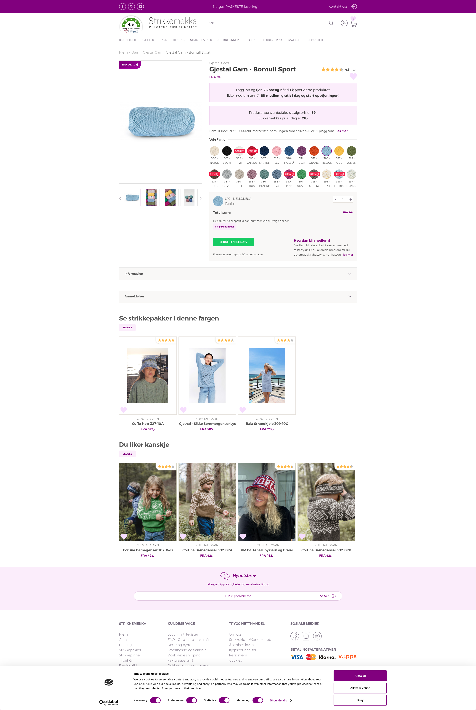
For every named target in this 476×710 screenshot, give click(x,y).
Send (324, 596)
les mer (342, 131)
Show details (278, 700)
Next (200, 198)
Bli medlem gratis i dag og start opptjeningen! (300, 95)
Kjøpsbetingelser (242, 650)
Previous (121, 198)
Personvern (238, 655)
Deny (360, 700)
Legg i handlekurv (233, 242)
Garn (163, 39)
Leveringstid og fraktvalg (187, 650)
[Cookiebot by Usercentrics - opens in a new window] (109, 703)
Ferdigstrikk (272, 39)
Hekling (179, 39)
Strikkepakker (201, 39)
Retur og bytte (179, 645)
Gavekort (295, 39)
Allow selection (360, 688)
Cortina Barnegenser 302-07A (207, 550)
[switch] (191, 700)
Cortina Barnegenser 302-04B (148, 550)
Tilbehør (250, 39)
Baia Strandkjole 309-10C (267, 424)
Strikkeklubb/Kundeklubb (250, 640)
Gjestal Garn (153, 52)
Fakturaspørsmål (181, 660)
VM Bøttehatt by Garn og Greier (267, 550)
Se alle (127, 327)
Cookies (235, 660)
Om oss (235, 634)
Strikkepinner (228, 39)
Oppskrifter (317, 39)
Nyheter (147, 39)
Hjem (123, 52)
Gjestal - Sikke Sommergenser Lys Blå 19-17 (207, 424)
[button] (131, 26)
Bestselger (127, 39)
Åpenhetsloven (241, 645)
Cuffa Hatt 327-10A (148, 424)
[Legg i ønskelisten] (353, 76)
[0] (352, 24)
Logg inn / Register (183, 634)
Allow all (360, 675)
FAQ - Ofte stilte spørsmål (189, 640)
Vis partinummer (224, 226)
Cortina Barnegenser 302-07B (326, 550)
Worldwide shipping (184, 655)
